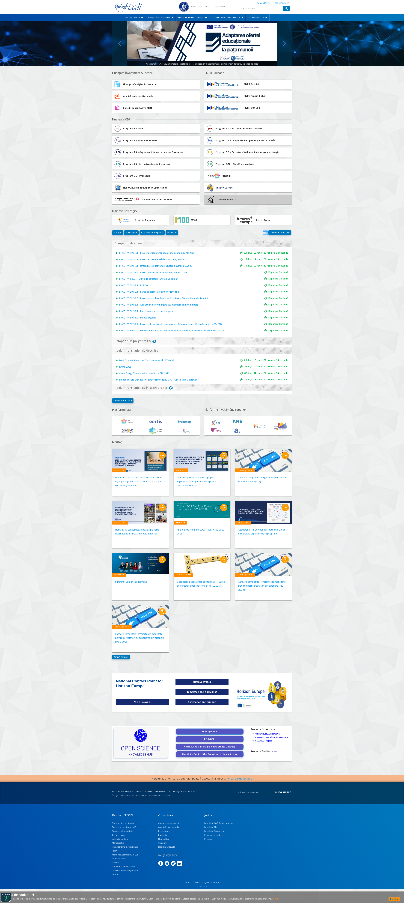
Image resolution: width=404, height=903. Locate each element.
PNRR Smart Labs (254, 96)
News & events (202, 682)
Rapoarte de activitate (122, 831)
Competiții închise (123, 400)
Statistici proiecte (225, 199)
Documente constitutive (123, 823)
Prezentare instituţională (124, 827)
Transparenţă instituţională (125, 846)
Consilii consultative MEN (137, 107)
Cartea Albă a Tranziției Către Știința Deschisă (209, 746)
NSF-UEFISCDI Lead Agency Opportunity (145, 187)
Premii (115, 850)
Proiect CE (119, 470)
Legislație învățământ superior (218, 823)
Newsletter (131, 232)
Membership (118, 842)
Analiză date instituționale (138, 96)
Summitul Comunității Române (131, 581)
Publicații (171, 232)
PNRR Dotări (251, 84)
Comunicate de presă (152, 232)
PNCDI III (226, 175)
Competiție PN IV (245, 470)
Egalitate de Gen (120, 838)
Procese (208, 838)
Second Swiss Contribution (157, 199)
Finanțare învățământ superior (140, 84)
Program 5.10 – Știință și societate (234, 163)
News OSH (180, 522)
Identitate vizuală (166, 846)
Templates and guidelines (202, 692)
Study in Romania (145, 220)
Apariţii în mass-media (168, 827)
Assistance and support (202, 702)
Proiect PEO (119, 522)
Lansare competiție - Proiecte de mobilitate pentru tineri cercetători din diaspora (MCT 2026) (262, 585)
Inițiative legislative (213, 835)
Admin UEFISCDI (263, 3)
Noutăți (118, 232)
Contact (115, 874)
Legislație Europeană (214, 831)
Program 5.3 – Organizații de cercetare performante (153, 152)
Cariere (115, 862)
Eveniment (119, 574)
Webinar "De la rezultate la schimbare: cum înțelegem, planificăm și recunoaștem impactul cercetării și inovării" (140, 481)
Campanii (162, 842)
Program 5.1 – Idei (133, 128)
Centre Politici (118, 858)
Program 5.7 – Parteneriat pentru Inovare (238, 128)
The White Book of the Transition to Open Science (210, 754)
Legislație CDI (210, 827)
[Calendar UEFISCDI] (265, 232)
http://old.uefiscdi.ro (239, 778)
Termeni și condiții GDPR (123, 866)
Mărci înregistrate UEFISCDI (125, 854)
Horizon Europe (224, 187)
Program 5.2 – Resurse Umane (140, 140)
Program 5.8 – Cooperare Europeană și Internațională (245, 140)
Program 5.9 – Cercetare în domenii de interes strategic (247, 152)
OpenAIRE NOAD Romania (267, 733)
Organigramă (118, 835)
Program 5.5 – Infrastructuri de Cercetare (146, 163)
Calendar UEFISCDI (279, 232)
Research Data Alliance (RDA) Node (271, 737)
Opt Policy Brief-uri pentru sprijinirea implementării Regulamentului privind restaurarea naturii (197, 481)
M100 (194, 220)
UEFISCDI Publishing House (125, 870)
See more (142, 702)
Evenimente (164, 831)
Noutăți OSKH (209, 731)
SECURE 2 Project (263, 740)
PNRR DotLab (252, 108)
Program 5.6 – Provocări (136, 175)
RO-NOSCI (209, 739)
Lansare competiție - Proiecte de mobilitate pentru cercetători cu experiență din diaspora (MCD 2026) (139, 637)
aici (275, 751)
